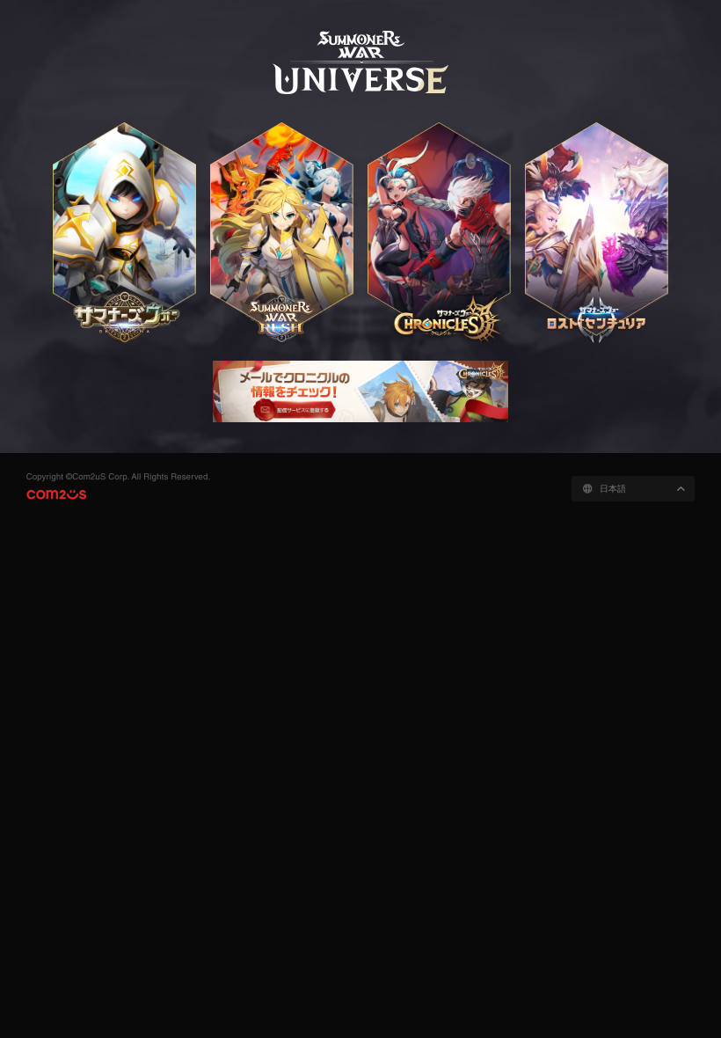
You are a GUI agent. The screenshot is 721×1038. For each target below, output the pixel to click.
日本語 (613, 488)
